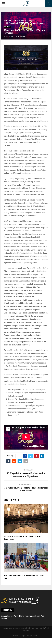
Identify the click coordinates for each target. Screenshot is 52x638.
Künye (23, 635)
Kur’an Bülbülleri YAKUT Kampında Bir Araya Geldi (24, 577)
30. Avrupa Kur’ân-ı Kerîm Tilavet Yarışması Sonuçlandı (26, 489)
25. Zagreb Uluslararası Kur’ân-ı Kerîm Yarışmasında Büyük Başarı (26, 474)
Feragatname (32, 635)
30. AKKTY (7, 27)
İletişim (15, 635)
